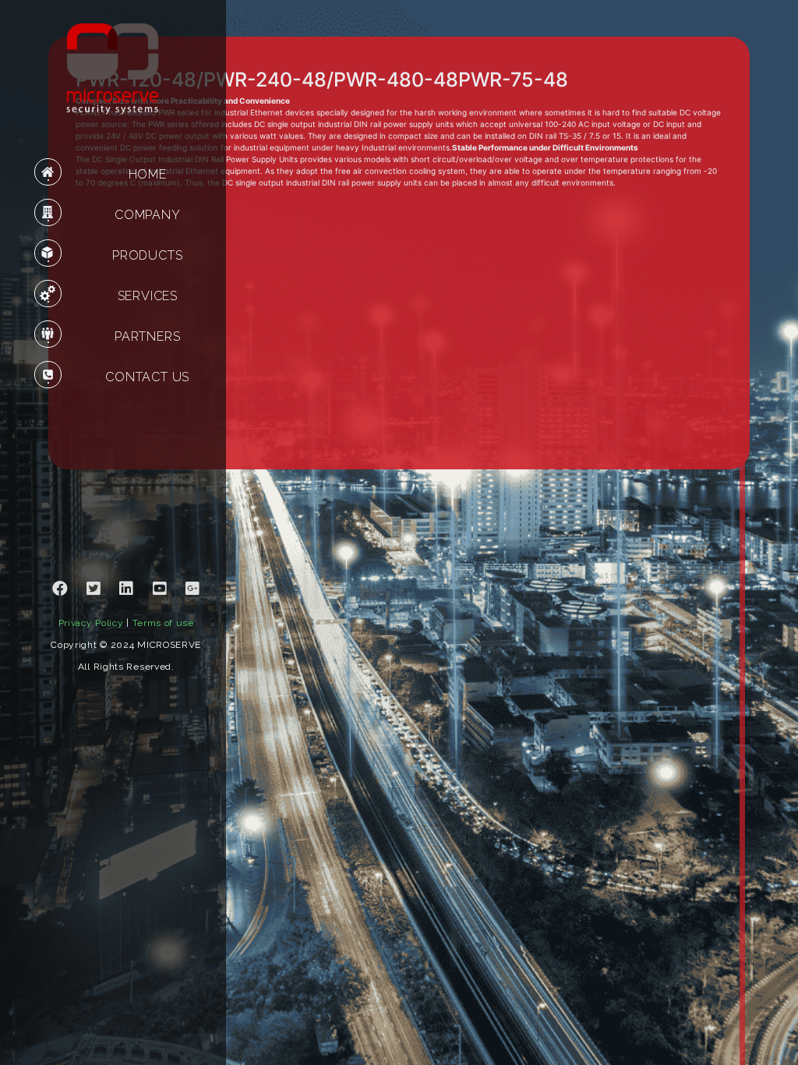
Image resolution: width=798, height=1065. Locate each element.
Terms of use (163, 622)
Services (148, 295)
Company (148, 214)
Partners (147, 336)
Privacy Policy (91, 622)
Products (147, 255)
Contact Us (147, 377)
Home (148, 174)
